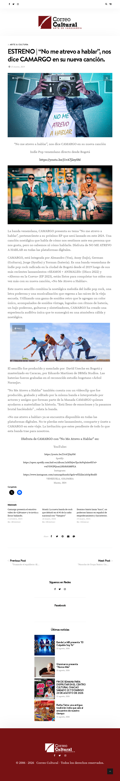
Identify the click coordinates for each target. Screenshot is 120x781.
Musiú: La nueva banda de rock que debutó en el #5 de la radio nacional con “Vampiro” (57, 512)
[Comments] (73, 536)
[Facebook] (9, 4)
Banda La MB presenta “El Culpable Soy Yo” (69, 643)
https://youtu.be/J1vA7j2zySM (60, 160)
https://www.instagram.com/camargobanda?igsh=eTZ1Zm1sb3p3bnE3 (60, 474)
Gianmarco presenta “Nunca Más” (67, 665)
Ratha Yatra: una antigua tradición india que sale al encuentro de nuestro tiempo (69, 709)
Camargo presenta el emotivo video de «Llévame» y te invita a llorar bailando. (23, 512)
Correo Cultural (47, 763)
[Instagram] (18, 4)
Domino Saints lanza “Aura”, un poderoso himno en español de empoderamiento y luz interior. (92, 512)
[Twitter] (13, 4)
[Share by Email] (68, 536)
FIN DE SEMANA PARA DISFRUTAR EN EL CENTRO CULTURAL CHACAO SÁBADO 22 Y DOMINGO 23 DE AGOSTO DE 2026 (71, 687)
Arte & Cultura (19, 44)
